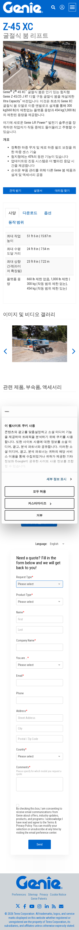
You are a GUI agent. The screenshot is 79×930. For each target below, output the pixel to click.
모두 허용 (39, 491)
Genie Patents (39, 898)
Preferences (19, 894)
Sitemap (33, 894)
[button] (5, 351)
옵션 (47, 213)
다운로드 (30, 213)
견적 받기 (15, 190)
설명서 (38, 190)
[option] (39, 350)
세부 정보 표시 (57, 479)
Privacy (44, 894)
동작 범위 (16, 222)
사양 (12, 213)
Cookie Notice (58, 894)
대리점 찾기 (62, 190)
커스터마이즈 (37, 503)
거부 (39, 515)
